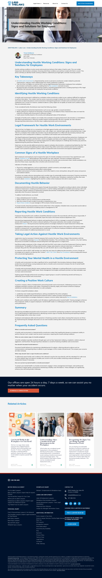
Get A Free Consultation (85, 3)
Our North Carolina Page (75, 563)
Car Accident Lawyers (14, 490)
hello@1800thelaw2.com (74, 495)
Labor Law (22, 48)
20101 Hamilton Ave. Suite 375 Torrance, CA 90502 (76, 491)
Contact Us (64, 3)
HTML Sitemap (40, 543)
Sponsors (39, 533)
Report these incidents (23, 203)
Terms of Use (40, 537)
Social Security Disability (43, 528)
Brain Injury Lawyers (14, 520)
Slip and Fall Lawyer (13, 522)
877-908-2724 (71, 498)
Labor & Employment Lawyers (45, 498)
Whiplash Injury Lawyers (15, 525)
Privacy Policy (40, 535)
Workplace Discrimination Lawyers (46, 500)
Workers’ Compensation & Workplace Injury (48, 490)
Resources (46, 3)
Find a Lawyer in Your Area (44, 516)
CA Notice (39, 541)
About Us (55, 3)
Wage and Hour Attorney (43, 506)
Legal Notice (40, 539)
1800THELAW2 (12, 48)
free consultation (65, 252)
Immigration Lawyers (42, 524)
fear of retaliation (72, 297)
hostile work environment (25, 81)
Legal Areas (36, 3)
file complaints (53, 86)
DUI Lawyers (40, 522)
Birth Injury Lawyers (13, 518)
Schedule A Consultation (19, 390)
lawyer (25, 223)
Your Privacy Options (61, 570)
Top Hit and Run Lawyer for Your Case (19, 496)
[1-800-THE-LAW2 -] (16, 3)
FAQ (37, 531)
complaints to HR (24, 158)
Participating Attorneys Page (13, 558)
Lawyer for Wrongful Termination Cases (47, 508)
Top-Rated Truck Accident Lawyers (18, 504)
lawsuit (36, 240)
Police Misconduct (41, 526)
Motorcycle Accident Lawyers (16, 498)
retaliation (27, 179)
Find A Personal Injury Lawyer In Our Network (21, 512)
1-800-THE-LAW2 (51, 252)
